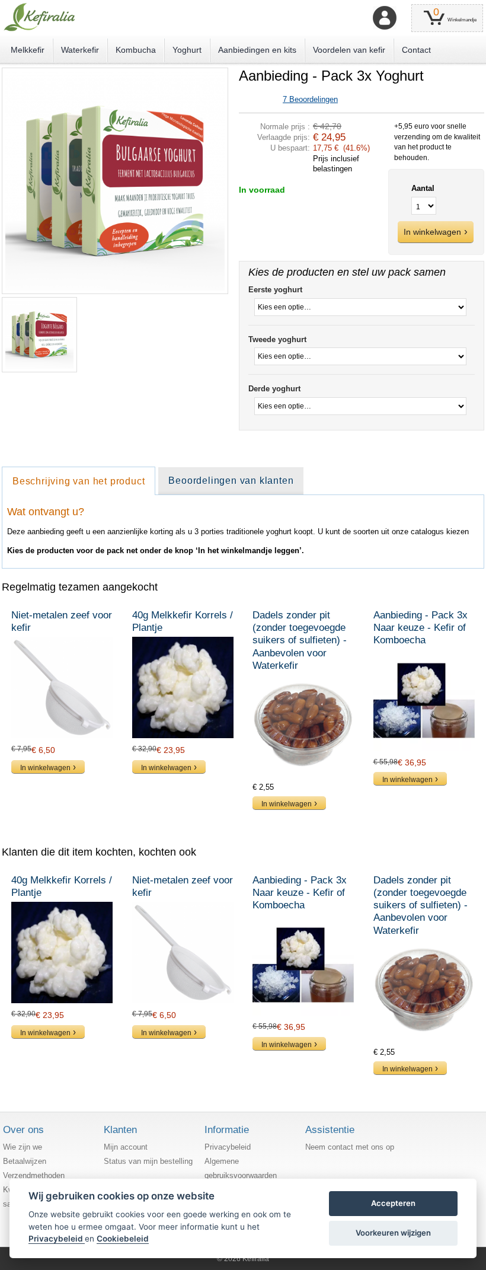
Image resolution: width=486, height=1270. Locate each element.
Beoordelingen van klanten (230, 481)
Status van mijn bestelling (148, 1161)
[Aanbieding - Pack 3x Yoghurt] (115, 72)
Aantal (422, 188)
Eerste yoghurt (275, 289)
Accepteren (393, 1203)
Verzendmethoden (34, 1175)
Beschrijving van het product (78, 481)
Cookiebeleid (123, 1238)
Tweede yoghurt (277, 339)
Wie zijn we (22, 1147)
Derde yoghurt (274, 388)
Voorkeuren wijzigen (393, 1232)
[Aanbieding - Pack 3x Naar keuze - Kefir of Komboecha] (424, 700)
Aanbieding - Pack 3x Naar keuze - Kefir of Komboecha (420, 628)
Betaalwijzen (24, 1161)
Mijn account (126, 1147)
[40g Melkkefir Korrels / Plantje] (183, 687)
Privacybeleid (227, 1147)
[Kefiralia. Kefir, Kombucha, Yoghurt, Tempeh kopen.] (39, 17)
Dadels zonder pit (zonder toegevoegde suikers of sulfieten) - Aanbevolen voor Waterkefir (299, 640)
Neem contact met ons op (349, 1147)
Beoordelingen (310, 99)
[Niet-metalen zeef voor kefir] (62, 687)
